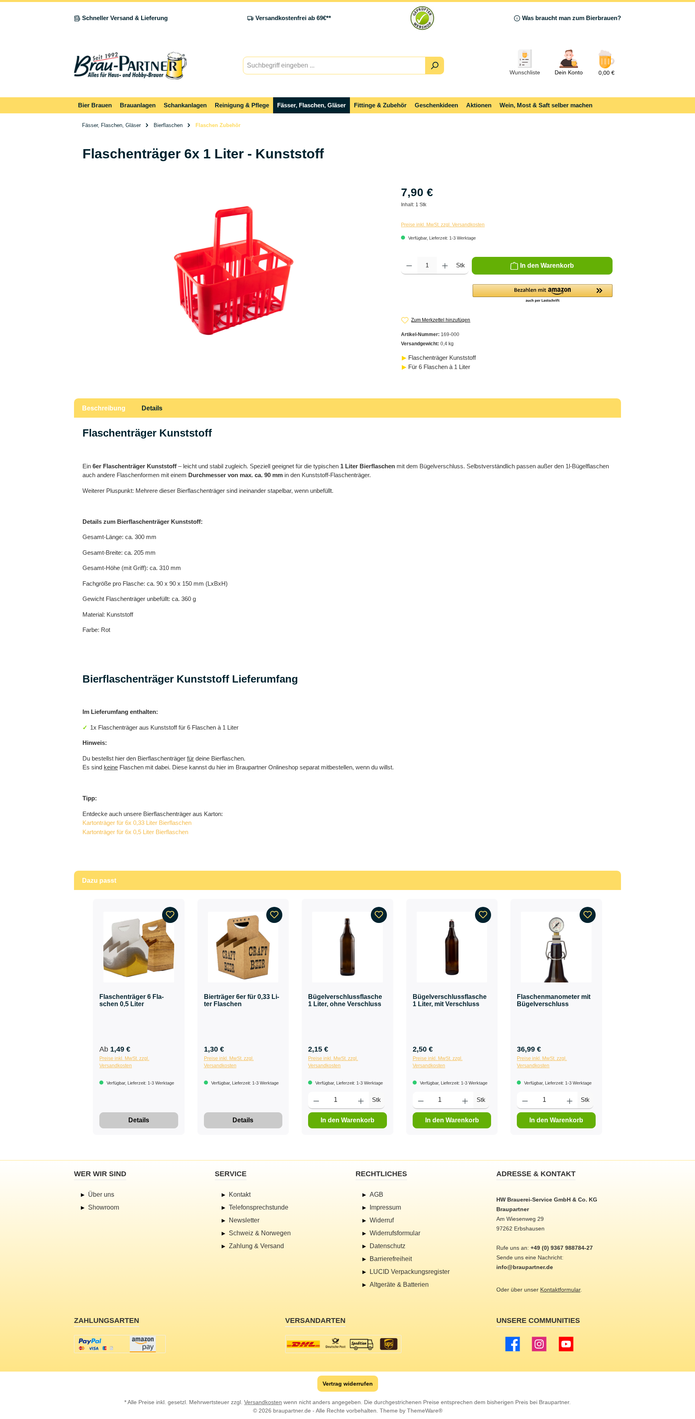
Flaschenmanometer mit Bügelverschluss (553, 1000)
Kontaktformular (560, 1289)
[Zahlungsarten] (120, 1344)
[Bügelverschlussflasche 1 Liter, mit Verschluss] (452, 947)
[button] (543, 293)
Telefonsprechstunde (258, 1207)
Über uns (101, 1194)
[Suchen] (434, 65)
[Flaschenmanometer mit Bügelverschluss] (556, 947)
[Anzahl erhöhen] (445, 266)
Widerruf (382, 1220)
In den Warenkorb (347, 1120)
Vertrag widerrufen (348, 1383)
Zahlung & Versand (256, 1246)
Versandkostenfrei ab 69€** (293, 17)
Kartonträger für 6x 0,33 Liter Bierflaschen (136, 822)
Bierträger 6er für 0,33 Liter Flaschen (241, 1000)
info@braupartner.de (524, 1267)
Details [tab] (152, 408)
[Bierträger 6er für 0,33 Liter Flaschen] (243, 947)
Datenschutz (387, 1246)
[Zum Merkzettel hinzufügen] (170, 915)
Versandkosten (263, 1402)
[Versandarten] (343, 1344)
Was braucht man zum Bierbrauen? (571, 17)
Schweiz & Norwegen (260, 1233)
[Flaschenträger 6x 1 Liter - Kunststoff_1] (233, 270)
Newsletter (244, 1220)
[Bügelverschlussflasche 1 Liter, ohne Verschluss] (347, 947)
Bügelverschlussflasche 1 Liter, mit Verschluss (450, 1000)
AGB (376, 1194)
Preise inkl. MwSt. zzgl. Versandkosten (443, 225)
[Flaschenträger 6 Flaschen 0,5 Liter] (138, 947)
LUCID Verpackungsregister (410, 1271)
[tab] (104, 408)
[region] (233, 270)
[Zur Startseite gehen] (130, 66)
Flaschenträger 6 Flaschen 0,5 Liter (131, 1000)
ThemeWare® (424, 1410)
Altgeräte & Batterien (399, 1284)
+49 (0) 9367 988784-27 (562, 1248)
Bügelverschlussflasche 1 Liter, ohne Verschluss (345, 1000)
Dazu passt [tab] (99, 880)
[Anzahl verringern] (409, 266)
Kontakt (240, 1194)
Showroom (103, 1207)
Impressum (385, 1207)
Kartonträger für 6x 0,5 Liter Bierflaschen (135, 831)
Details (138, 1120)
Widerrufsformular (395, 1233)
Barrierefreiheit (391, 1258)
